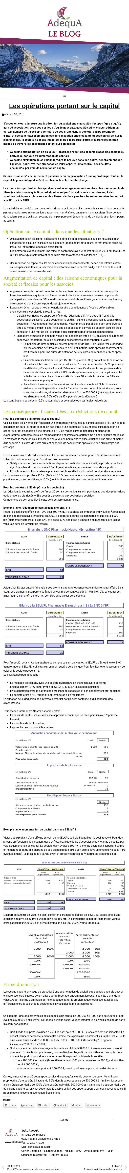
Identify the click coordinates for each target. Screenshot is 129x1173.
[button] (65, 96)
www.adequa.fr (14, 1141)
